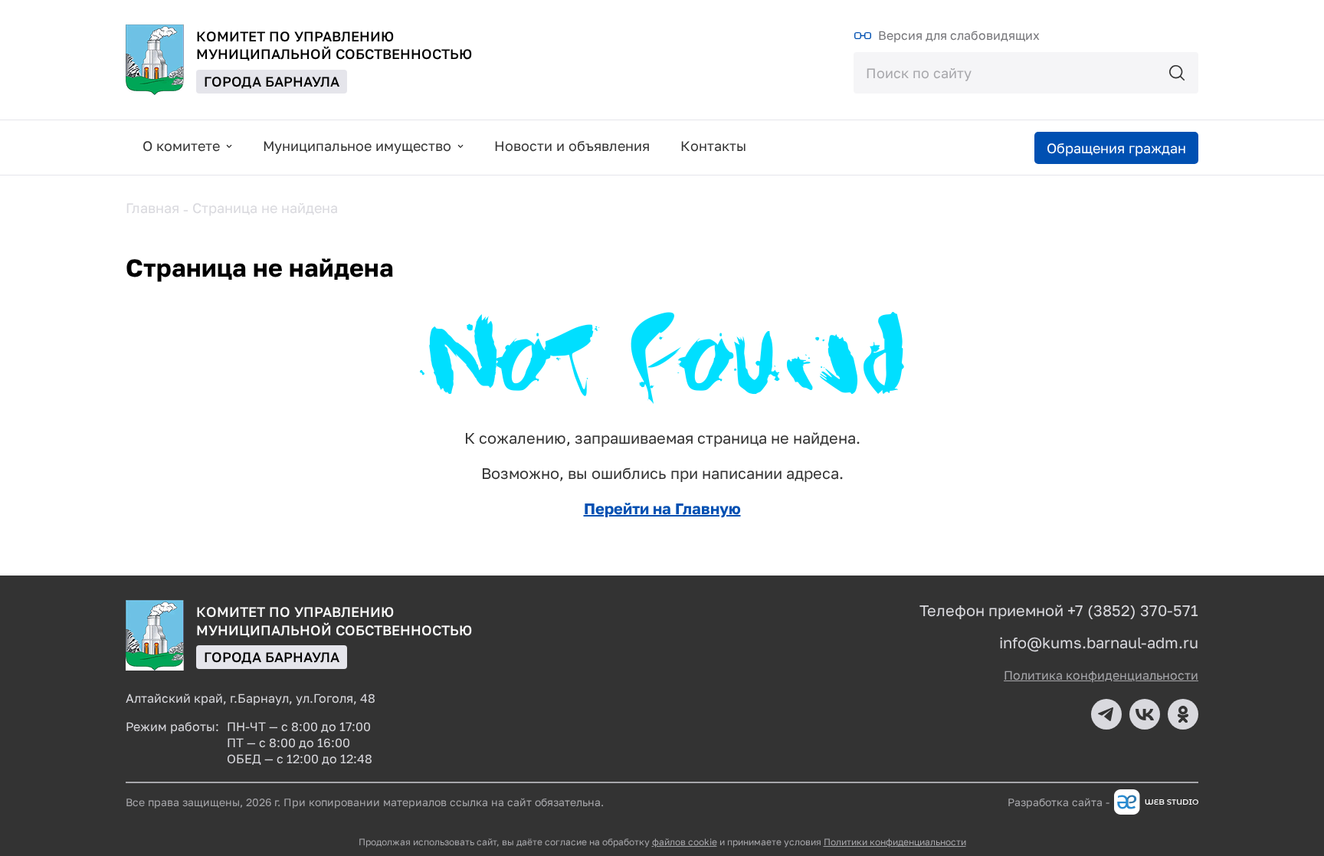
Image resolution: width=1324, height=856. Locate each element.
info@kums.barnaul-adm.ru (1098, 642)
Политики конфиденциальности (895, 842)
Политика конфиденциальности (1101, 675)
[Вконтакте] (1144, 714)
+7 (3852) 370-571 (1132, 610)
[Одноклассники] (1183, 714)
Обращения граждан (1116, 147)
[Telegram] (1106, 714)
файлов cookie (684, 842)
